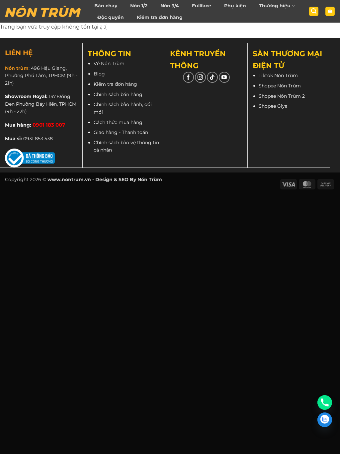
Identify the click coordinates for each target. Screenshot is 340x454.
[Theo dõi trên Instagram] (200, 77)
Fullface (201, 6)
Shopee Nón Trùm (280, 86)
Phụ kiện (235, 6)
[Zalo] (324, 419)
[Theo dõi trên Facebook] (188, 77)
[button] (313, 11)
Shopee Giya (273, 106)
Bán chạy (105, 6)
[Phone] (324, 402)
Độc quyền (110, 17)
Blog (99, 74)
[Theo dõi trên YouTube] (224, 77)
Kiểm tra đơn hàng (160, 17)
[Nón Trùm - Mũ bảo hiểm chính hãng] (43, 11)
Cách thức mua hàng (118, 122)
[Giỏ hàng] (330, 11)
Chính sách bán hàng (118, 94)
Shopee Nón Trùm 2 (282, 96)
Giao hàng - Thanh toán (121, 132)
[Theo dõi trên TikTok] (212, 77)
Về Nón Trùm (109, 63)
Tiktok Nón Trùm (278, 75)
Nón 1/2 (138, 6)
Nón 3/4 (169, 6)
